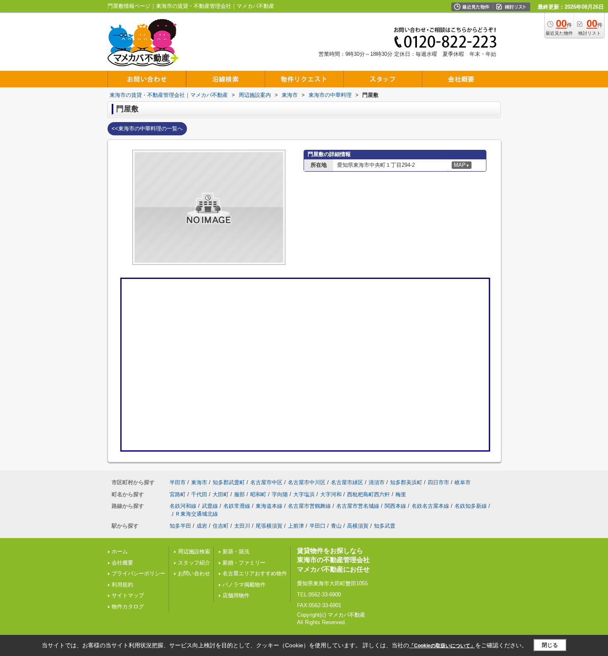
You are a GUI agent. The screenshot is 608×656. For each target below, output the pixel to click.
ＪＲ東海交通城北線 (194, 514)
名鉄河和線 (183, 506)
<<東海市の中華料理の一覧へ (147, 128)
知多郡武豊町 (229, 482)
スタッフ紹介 (194, 563)
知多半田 (180, 526)
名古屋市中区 (266, 482)
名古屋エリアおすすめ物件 (255, 573)
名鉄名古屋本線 (430, 506)
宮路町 (178, 494)
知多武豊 (384, 526)
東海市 (199, 482)
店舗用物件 (236, 595)
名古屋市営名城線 (357, 506)
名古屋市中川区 (307, 482)
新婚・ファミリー (244, 563)
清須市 (377, 482)
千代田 (199, 494)
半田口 (317, 526)
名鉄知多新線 (471, 506)
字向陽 (280, 494)
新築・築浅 (236, 551)
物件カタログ (128, 606)
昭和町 (258, 494)
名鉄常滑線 (236, 506)
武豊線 (210, 506)
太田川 (242, 526)
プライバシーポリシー (138, 573)
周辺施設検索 (194, 551)
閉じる (550, 645)
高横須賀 (358, 526)
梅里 (400, 494)
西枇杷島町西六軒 (368, 494)
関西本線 (395, 506)
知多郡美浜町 (406, 482)
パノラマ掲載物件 (244, 585)
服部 (239, 494)
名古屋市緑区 (347, 482)
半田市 (178, 482)
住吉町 (221, 526)
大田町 (221, 494)
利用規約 (122, 585)
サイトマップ (128, 595)
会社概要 (122, 563)
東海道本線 (269, 506)
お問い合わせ (194, 573)
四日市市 (438, 482)
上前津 (296, 526)
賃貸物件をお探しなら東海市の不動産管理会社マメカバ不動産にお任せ (333, 560)
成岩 (201, 526)
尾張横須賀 (269, 526)
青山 (336, 526)
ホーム (120, 551)
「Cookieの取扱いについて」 (442, 646)
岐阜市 (463, 482)
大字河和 (331, 494)
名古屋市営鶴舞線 (309, 506)
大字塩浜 (304, 494)
